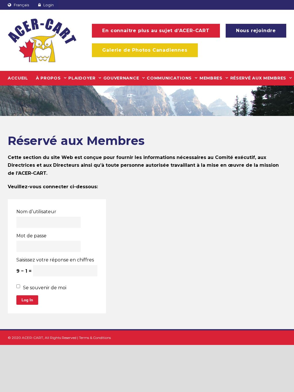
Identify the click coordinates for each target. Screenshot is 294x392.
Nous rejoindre (256, 30)
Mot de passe (31, 235)
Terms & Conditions (95, 337)
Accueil (18, 78)
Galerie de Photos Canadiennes (144, 50)
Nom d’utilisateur (36, 211)
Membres (211, 78)
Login (48, 5)
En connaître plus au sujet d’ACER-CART (155, 30)
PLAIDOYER (81, 78)
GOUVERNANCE (121, 78)
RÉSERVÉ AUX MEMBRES (258, 78)
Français (21, 5)
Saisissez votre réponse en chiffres (55, 260)
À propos (48, 78)
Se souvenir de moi (44, 287)
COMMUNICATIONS (169, 78)
